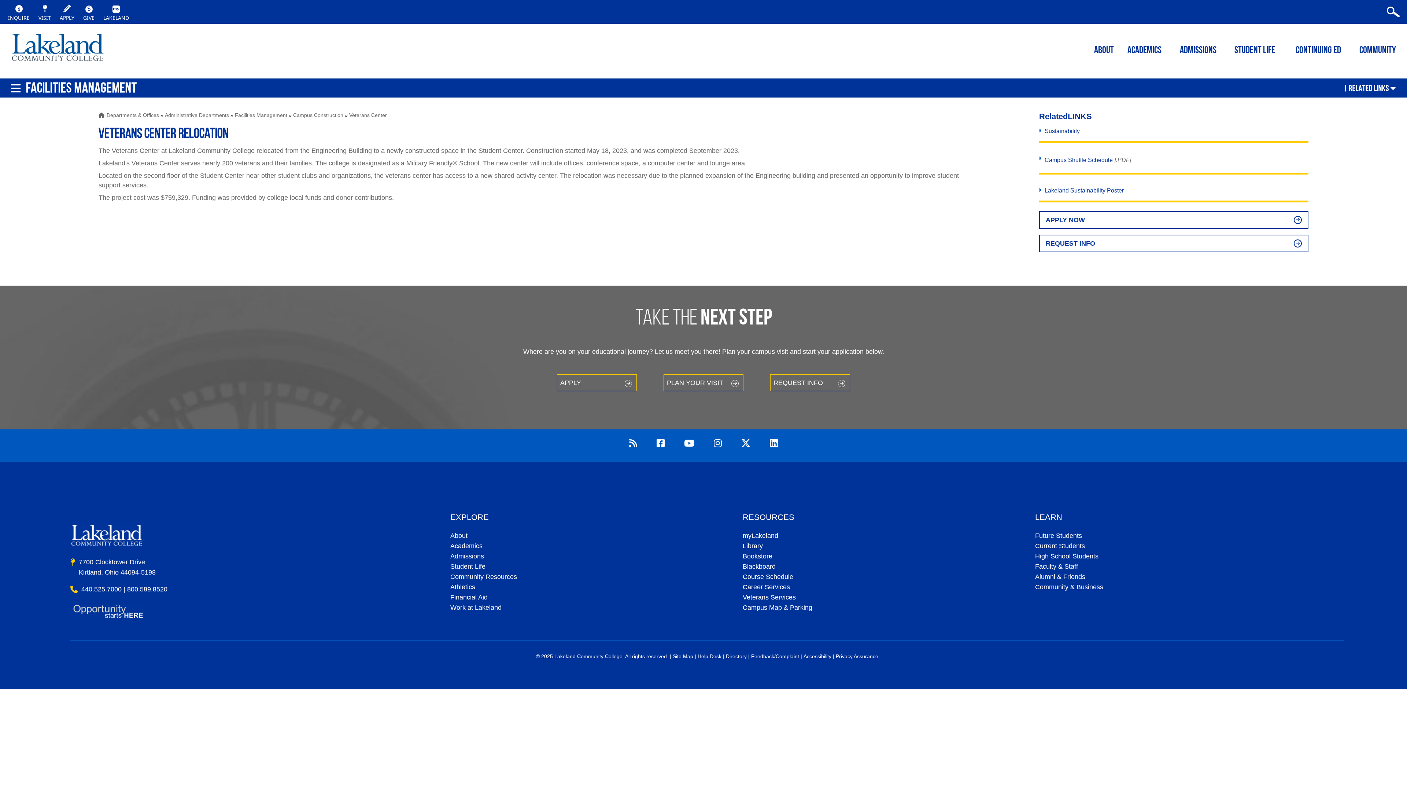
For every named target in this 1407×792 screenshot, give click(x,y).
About (459, 535)
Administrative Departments (197, 115)
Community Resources (483, 576)
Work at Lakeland (476, 607)
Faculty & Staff (1056, 566)
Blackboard (759, 566)
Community (1377, 51)
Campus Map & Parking (777, 607)
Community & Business (1069, 587)
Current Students (1060, 546)
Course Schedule (768, 576)
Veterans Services (769, 597)
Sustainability (1062, 131)
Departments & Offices (133, 115)
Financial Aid (469, 597)
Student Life (1254, 51)
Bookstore (757, 556)
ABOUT (1104, 51)
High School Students (1066, 556)
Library (753, 546)
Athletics (462, 587)
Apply (570, 382)
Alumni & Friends (1060, 576)
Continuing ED (1318, 51)
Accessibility (817, 656)
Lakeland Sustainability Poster (1084, 190)
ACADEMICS (1144, 51)
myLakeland (57, 49)
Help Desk (709, 656)
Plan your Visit (695, 382)
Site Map (683, 656)
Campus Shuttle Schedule (1079, 160)
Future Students (1058, 535)
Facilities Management (261, 115)
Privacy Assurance (857, 656)
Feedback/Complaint (775, 656)
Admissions (1198, 51)
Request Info (1070, 243)
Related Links (1369, 88)
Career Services (766, 587)
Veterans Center (368, 115)
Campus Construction (318, 115)
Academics (466, 546)
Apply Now (1065, 220)
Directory (736, 656)
